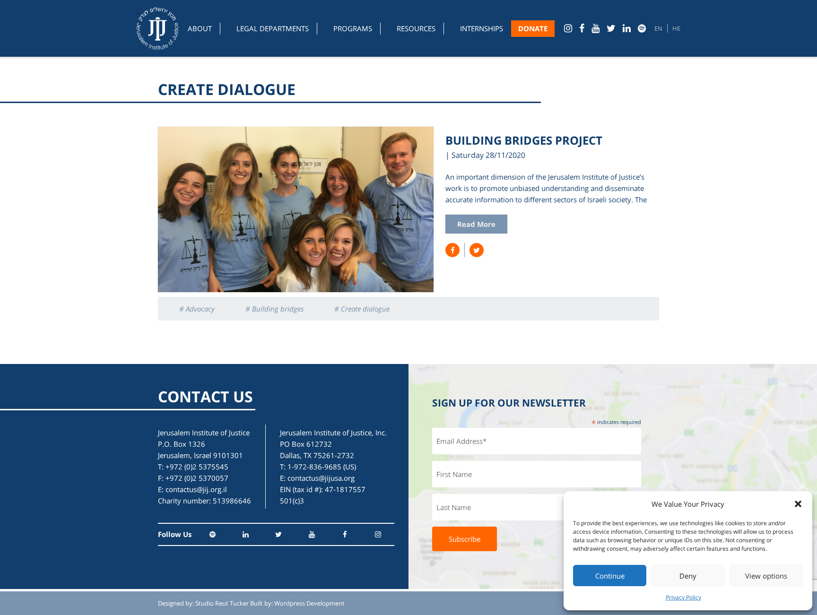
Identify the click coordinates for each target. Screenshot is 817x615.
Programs (352, 28)
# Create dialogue (362, 308)
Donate (533, 28)
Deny (687, 575)
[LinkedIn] (627, 28)
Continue (610, 575)
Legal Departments (272, 28)
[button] (798, 504)
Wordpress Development (309, 603)
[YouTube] (595, 28)
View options (766, 575)
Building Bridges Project (523, 140)
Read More (476, 224)
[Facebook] (581, 28)
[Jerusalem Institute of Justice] (157, 28)
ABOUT (200, 28)
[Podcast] (642, 28)
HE (676, 28)
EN (658, 28)
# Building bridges (274, 308)
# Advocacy (197, 308)
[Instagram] (568, 28)
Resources (416, 28)
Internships (481, 28)
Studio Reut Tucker (222, 603)
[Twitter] (611, 28)
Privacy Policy (683, 597)
